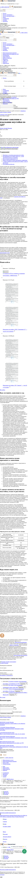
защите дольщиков (14, 645)
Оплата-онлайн (6, 764)
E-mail (15, 709)
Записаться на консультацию (20, 108)
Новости (5, 61)
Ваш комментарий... (17, 712)
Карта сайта (6, 762)
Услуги (4, 13)
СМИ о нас (5, 60)
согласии (2, 874)
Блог (4, 766)
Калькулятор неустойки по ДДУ (11, 54)
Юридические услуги (8, 760)
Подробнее (22, 683)
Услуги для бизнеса (7, 14)
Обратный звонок (17, 7)
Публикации (6, 55)
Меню (2, 23)
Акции (4, 776)
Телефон (16, 106)
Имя (15, 105)
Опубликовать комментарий (7, 713)
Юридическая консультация (9, 52)
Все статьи (2, 697)
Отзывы (5, 19)
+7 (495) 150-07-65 (4, 7)
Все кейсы (2, 389)
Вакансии (5, 59)
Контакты (5, 21)
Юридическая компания (21, 642)
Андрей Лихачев (4, 663)
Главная (2, 114)
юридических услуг (5, 252)
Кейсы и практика (7, 58)
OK (1, 877)
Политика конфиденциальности (8, 812)
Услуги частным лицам (8, 16)
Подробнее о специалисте (6, 675)
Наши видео (6, 63)
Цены (4, 17)
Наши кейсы (3, 752)
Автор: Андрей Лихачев (6, 128)
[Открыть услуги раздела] (24, 81)
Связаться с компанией (6, 29)
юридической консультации (20, 655)
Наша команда (6, 56)
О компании (6, 18)
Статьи (6, 114)
